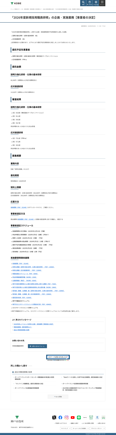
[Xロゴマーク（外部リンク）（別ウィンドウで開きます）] (54, 417)
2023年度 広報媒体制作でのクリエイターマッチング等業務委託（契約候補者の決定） (82, 389)
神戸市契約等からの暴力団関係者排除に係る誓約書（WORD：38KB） (34, 287)
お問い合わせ (101, 423)
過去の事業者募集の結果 (48, 9)
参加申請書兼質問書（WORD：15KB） (24, 277)
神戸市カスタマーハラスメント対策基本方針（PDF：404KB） (32, 304)
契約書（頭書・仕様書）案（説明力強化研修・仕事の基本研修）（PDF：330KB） (38, 291)
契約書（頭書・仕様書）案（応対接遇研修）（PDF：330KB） (32, 294)
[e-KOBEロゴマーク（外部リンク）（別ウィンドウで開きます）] (97, 417)
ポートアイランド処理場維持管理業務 (27, 388)
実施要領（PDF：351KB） (19, 207)
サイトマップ (64, 428)
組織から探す (74, 423)
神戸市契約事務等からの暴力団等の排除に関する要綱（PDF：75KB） (34, 284)
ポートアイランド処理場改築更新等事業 (75, 384)
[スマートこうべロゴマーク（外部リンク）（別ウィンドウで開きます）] (91, 417)
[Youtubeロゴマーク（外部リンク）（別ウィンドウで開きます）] (73, 417)
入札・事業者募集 (25, 9)
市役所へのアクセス (61, 423)
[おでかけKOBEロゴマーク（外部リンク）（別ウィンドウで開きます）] (103, 417)
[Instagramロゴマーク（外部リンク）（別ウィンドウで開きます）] (66, 417)
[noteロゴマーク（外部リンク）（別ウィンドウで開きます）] (85, 417)
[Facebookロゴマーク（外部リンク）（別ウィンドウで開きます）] (60, 417)
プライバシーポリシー (96, 428)
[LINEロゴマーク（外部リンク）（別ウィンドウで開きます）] (79, 417)
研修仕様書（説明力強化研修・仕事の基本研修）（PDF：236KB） (33, 267)
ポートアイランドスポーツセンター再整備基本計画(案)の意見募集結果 (34, 378)
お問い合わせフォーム (38, 346)
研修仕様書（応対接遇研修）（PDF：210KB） (27, 270)
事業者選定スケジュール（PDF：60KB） (25, 274)
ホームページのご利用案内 (79, 428)
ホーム (12, 9)
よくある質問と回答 (88, 423)
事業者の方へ (17, 9)
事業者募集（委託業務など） (36, 9)
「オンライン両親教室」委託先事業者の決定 (29, 384)
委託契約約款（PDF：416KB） (22, 297)
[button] (83, 3)
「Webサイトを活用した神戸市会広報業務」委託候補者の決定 (82, 377)
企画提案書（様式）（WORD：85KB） (24, 280)
